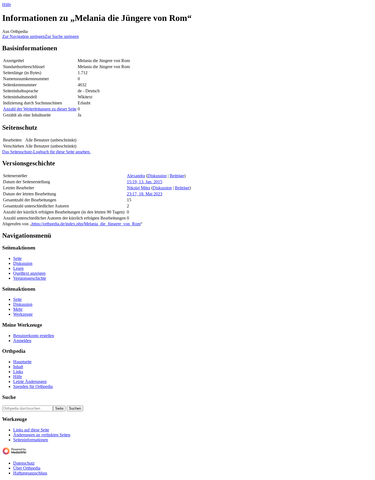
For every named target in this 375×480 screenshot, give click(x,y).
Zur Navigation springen (23, 36)
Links (18, 371)
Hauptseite (22, 361)
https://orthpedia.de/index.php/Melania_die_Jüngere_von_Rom (86, 223)
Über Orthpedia (26, 468)
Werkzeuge (23, 314)
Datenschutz (24, 463)
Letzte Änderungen (30, 381)
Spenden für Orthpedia (33, 386)
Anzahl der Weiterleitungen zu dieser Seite (40, 109)
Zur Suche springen (62, 36)
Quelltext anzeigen (29, 273)
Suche (9, 397)
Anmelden (22, 340)
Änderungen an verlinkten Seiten (41, 434)
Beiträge (177, 175)
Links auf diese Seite (31, 430)
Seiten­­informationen (30, 439)
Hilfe (6, 4)
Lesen (18, 268)
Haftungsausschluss (30, 473)
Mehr (18, 309)
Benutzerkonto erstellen (33, 335)
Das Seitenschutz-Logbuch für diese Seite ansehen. (46, 151)
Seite (17, 258)
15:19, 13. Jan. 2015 (144, 181)
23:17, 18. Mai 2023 (144, 194)
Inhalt (18, 366)
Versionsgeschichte (29, 278)
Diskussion (157, 175)
